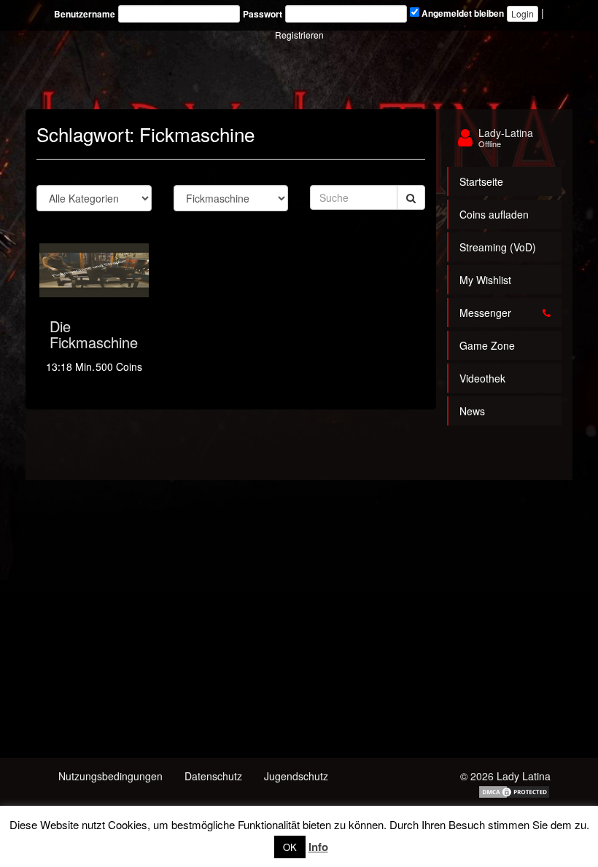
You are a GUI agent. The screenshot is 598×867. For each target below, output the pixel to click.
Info (318, 847)
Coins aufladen (494, 214)
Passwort (262, 14)
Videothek (482, 378)
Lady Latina (524, 776)
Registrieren (299, 34)
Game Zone (487, 345)
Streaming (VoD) (497, 247)
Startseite (481, 181)
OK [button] (290, 847)
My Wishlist (485, 279)
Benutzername (84, 14)
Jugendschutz (296, 776)
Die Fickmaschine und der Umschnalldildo (98, 350)
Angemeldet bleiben (461, 13)
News (472, 411)
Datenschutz (213, 776)
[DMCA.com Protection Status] (514, 790)
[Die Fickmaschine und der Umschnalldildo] (94, 270)
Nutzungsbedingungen (110, 776)
